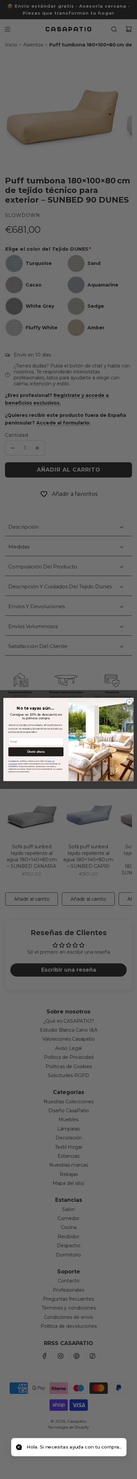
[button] (68, 1447)
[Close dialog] (129, 702)
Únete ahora (36, 751)
